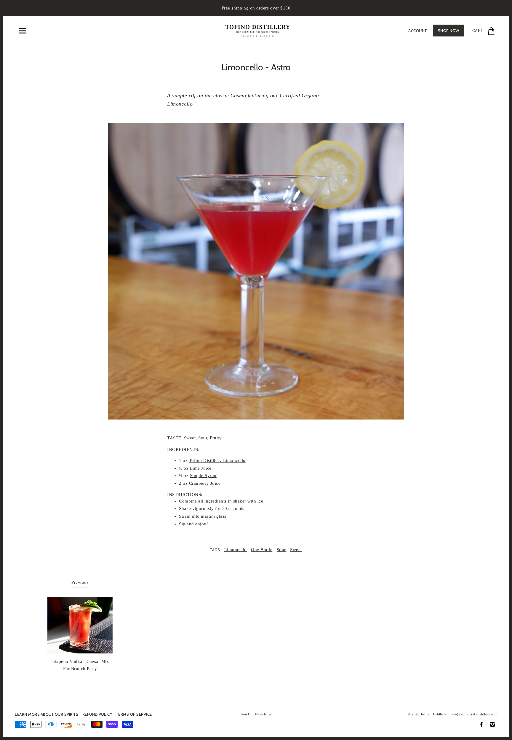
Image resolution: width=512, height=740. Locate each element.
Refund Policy (97, 714)
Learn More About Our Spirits (46, 714)
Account (417, 30)
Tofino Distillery (433, 714)
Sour (281, 549)
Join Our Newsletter (256, 714)
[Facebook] (481, 724)
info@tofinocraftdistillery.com (474, 714)
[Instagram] (492, 724)
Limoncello (235, 549)
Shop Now (448, 30)
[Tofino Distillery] (257, 30)
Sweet (296, 549)
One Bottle (261, 549)
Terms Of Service (134, 714)
